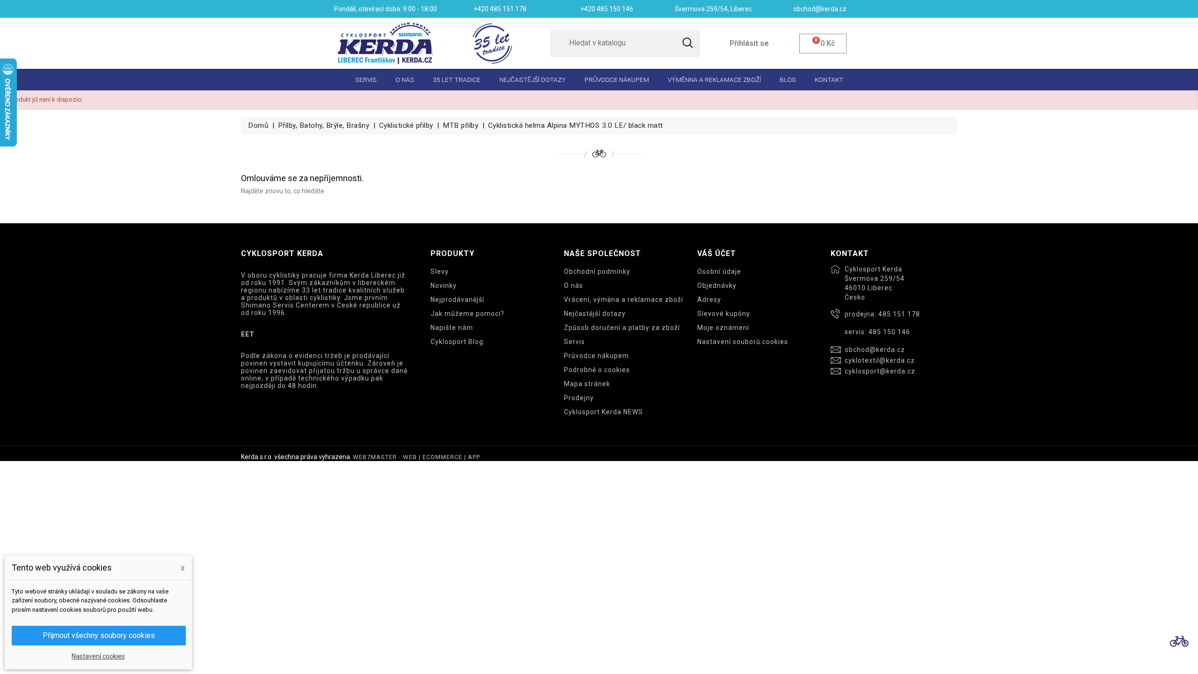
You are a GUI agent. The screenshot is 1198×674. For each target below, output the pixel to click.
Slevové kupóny (723, 313)
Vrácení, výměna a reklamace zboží (623, 299)
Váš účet (716, 253)
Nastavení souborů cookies (742, 341)
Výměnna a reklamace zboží (714, 79)
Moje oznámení (723, 327)
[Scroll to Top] (1179, 641)
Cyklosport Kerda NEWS (603, 412)
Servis (366, 79)
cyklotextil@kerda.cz (880, 360)
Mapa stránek (587, 384)
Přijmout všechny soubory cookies (99, 635)
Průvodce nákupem (616, 79)
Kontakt (829, 79)
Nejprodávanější (457, 299)
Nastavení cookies (98, 656)
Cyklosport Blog (457, 341)
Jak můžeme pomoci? (467, 313)
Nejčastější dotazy (532, 79)
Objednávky (717, 285)
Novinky (444, 285)
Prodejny (579, 398)
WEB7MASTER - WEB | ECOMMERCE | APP (416, 457)
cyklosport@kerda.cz (880, 371)
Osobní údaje (719, 271)
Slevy (440, 271)
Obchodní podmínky (597, 271)
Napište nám (452, 327)
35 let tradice (457, 79)
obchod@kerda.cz (875, 349)
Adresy (709, 299)
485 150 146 (889, 332)
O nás (404, 79)
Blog (788, 79)
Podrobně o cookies (597, 370)
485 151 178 (899, 314)
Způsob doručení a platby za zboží (622, 327)
